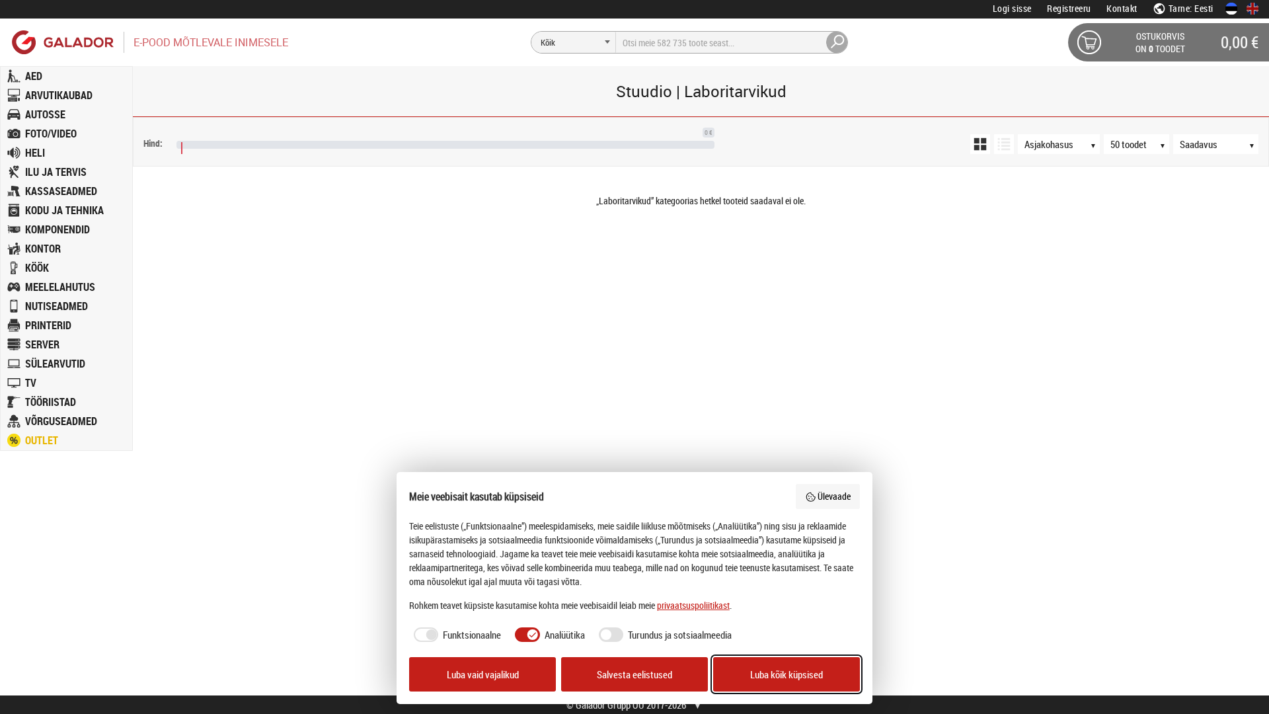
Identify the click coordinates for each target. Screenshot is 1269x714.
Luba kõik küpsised (786, 674)
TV (30, 383)
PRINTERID (48, 325)
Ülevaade (834, 496)
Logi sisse (1012, 8)
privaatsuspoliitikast (693, 605)
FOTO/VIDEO (51, 133)
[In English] (1252, 9)
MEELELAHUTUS (60, 287)
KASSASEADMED (61, 191)
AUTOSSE (45, 114)
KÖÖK (37, 267)
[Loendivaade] (1004, 144)
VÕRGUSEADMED (61, 421)
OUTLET (41, 440)
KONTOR (43, 248)
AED (33, 76)
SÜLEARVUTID (55, 363)
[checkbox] (455, 635)
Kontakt (1121, 8)
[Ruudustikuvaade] (980, 144)
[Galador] (62, 41)
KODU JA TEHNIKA (64, 210)
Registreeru (1069, 8)
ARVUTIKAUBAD (59, 95)
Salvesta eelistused (634, 674)
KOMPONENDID (57, 229)
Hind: (153, 143)
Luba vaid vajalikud (483, 674)
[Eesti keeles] (1231, 9)
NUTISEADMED (56, 306)
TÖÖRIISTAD (50, 402)
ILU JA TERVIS (56, 172)
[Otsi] (837, 42)
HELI (35, 152)
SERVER (42, 344)
